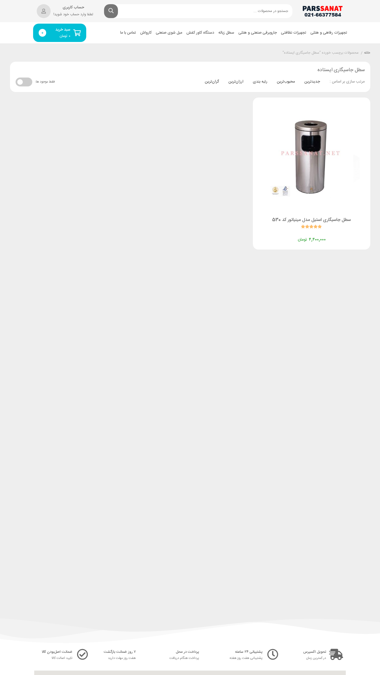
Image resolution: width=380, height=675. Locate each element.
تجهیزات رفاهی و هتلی (328, 33)
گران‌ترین (212, 81)
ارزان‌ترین (235, 81)
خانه (367, 53)
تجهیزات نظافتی (293, 33)
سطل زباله (226, 33)
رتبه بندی (260, 81)
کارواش (146, 33)
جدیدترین (312, 81)
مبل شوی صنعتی (169, 33)
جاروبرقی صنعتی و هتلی (257, 33)
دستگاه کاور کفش (200, 33)
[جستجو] (111, 11)
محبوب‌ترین (286, 81)
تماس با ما (128, 33)
